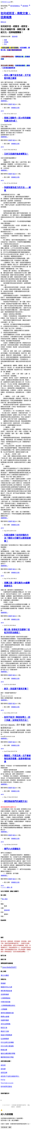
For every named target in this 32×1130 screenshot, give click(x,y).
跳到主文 (3, 22)
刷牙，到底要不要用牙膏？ (16, 689)
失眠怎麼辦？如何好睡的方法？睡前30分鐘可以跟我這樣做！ (17, 538)
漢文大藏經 (5, 975)
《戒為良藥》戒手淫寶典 (10, 48)
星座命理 (14, 36)
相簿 (5, 40)
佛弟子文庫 (5, 1031)
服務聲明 (18, 1107)
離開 (10, 1127)
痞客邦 (10, 104)
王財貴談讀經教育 (8, 68)
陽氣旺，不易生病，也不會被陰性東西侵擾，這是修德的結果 (17, 758)
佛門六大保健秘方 (12, 849)
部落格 (6, 42)
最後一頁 (9, 887)
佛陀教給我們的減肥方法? (16, 801)
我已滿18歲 (4, 1127)
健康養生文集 (15, 107)
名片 (5, 44)
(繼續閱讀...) (4, 101)
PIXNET (8, 1105)
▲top (2, 110)
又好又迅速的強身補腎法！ (16, 154)
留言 (14, 104)
